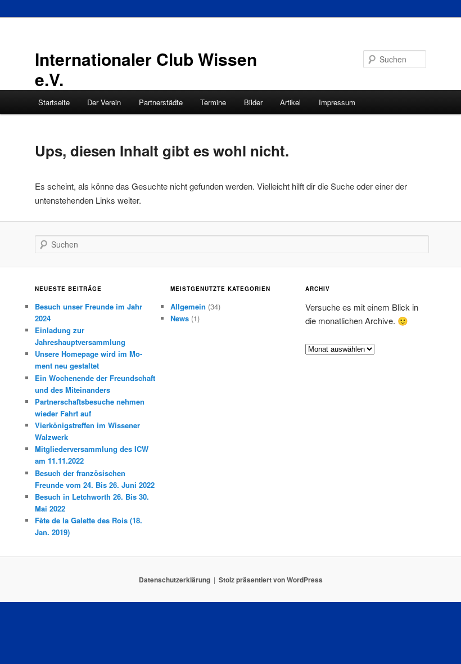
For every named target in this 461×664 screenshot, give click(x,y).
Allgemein (188, 306)
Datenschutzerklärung (174, 580)
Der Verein (104, 102)
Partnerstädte (161, 102)
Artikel (290, 102)
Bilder (253, 102)
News (179, 318)
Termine (213, 102)
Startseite (54, 102)
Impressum (337, 102)
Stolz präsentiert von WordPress (271, 580)
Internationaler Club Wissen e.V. (146, 69)
